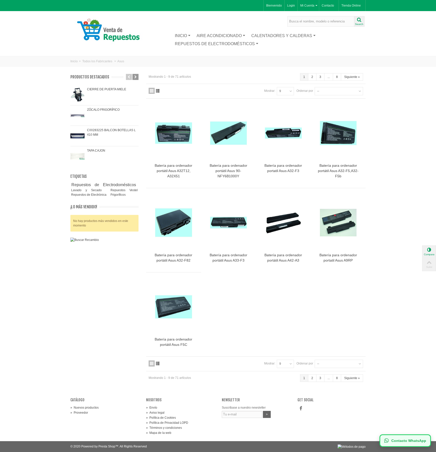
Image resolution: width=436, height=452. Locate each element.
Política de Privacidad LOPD (167, 423)
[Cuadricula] (152, 91)
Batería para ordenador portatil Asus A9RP (338, 257)
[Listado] (158, 91)
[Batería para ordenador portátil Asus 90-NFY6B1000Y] (229, 133)
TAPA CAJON (96, 150)
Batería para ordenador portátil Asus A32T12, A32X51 (173, 170)
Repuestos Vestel (124, 190)
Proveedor (79, 412)
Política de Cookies (161, 417)
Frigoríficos (118, 194)
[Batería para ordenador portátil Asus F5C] (174, 306)
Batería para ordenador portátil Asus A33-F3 (228, 257)
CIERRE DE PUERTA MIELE (106, 89)
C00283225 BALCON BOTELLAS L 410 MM (111, 132)
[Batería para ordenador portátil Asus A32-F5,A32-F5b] (338, 133)
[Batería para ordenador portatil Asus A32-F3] (283, 133)
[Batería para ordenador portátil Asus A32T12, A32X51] (174, 133)
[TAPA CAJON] (77, 156)
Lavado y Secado (88, 190)
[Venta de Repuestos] (110, 31)
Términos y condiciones (164, 428)
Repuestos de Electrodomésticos (215, 44)
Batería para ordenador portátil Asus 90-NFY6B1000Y (228, 170)
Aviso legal (155, 412)
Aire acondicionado (219, 36)
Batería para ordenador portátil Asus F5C (173, 342)
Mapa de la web (158, 433)
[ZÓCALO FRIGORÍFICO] (77, 115)
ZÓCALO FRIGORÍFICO (103, 109)
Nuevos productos (84, 407)
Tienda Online (351, 5)
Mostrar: (269, 91)
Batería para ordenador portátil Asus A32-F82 (173, 257)
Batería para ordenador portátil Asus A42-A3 (283, 257)
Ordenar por (304, 91)
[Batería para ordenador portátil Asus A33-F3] (229, 222)
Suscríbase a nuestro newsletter (244, 407)
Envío (151, 407)
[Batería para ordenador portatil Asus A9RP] (338, 222)
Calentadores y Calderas (281, 36)
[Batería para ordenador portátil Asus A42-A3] (283, 222)
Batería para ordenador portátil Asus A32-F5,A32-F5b (338, 170)
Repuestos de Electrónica (89, 194)
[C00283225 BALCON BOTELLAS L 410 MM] (77, 136)
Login (291, 5)
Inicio (181, 36)
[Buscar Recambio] (104, 286)
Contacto (328, 5)
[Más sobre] (137, 184)
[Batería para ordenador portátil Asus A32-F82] (174, 222)
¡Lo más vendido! (83, 207)
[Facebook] (300, 408)
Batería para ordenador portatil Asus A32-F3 (283, 168)
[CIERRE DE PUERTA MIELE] (77, 95)
